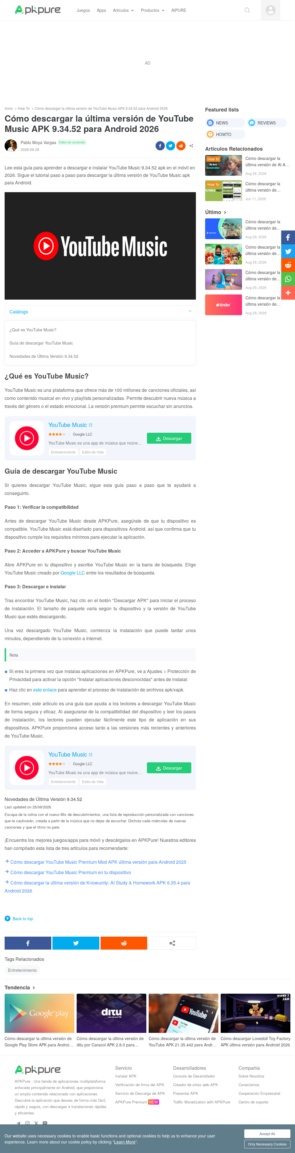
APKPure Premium (131, 1102)
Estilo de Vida (93, 451)
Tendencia (17, 987)
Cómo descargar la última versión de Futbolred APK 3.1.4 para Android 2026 (263, 187)
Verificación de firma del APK (139, 1084)
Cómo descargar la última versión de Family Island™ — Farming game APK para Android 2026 (263, 250)
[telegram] (18, 1123)
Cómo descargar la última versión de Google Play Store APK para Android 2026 (38, 1041)
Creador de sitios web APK (195, 1084)
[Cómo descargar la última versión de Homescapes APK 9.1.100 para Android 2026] (223, 279)
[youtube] (45, 1123)
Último (213, 212)
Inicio (9, 108)
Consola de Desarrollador (194, 1076)
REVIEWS (267, 123)
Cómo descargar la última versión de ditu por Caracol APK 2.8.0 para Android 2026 (110, 1041)
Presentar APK (185, 1093)
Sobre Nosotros (251, 1076)
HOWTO (223, 134)
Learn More (124, 1142)
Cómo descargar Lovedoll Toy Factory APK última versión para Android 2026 (255, 1041)
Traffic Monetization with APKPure (201, 1102)
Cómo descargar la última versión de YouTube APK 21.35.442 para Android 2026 (183, 1041)
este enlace (45, 689)
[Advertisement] (147, 62)
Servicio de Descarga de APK (140, 1093)
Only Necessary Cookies (267, 1143)
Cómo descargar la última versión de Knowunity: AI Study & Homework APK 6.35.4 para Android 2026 (266, 225)
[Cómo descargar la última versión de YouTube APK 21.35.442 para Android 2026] (183, 1013)
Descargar (172, 438)
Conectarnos (249, 1084)
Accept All (267, 1133)
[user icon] (271, 10)
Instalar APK (126, 1076)
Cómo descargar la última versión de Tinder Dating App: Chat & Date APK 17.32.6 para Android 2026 (264, 301)
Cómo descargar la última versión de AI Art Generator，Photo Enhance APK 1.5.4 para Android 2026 (266, 161)
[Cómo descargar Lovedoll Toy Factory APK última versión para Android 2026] (255, 1013)
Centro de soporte (253, 1102)
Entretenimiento (63, 451)
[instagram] (27, 1123)
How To (24, 108)
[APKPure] (37, 10)
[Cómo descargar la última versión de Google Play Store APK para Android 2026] (39, 1013)
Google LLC (82, 434)
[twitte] (36, 1123)
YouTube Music (67, 425)
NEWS (222, 123)
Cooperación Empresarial (259, 1093)
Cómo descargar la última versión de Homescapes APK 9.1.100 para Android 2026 (264, 275)
